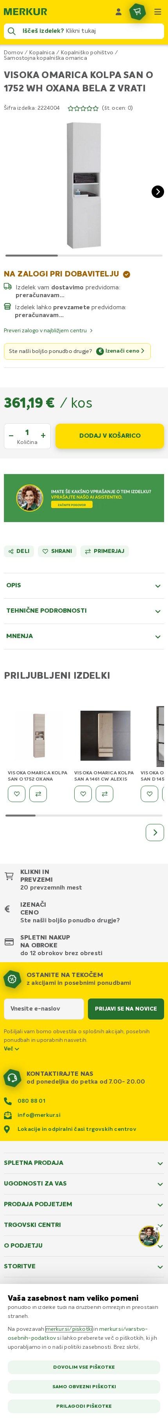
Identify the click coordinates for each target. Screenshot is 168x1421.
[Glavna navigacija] (158, 12)
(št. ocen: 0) (117, 108)
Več (9, 1049)
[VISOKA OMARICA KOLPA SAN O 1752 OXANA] (39, 737)
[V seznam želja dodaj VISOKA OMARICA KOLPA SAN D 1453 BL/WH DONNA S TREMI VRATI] (149, 794)
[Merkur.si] (25, 11)
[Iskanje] (12, 31)
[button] (84, 185)
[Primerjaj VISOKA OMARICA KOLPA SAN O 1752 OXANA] (38, 794)
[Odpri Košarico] (137, 12)
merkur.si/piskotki (69, 1329)
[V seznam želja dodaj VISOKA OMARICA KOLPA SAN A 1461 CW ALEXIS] (83, 794)
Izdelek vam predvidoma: (68, 287)
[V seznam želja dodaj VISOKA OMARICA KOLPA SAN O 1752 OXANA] (16, 794)
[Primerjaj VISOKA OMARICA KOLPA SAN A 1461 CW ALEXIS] (104, 794)
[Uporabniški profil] (119, 12)
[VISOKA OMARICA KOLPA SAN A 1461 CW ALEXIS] (105, 737)
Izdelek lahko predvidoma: (71, 307)
